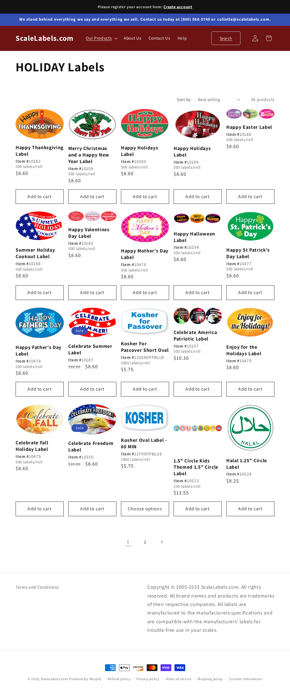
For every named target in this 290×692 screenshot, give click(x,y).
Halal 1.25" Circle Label (246, 463)
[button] (101, 38)
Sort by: (184, 99)
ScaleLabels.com (54, 679)
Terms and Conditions (37, 587)
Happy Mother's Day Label (145, 254)
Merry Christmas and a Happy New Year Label (88, 154)
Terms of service (178, 679)
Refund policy (119, 679)
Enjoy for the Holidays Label (243, 350)
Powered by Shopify (85, 679)
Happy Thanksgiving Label (39, 150)
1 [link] (128, 541)
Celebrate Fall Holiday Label (32, 446)
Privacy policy (148, 679)
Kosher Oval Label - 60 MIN (144, 443)
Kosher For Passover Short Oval (145, 346)
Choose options (145, 508)
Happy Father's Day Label (38, 350)
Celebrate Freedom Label (90, 446)
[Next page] (162, 542)
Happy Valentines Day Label (89, 232)
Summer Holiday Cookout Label (35, 253)
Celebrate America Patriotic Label (195, 335)
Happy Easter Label (249, 127)
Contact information (246, 679)
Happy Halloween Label (194, 237)
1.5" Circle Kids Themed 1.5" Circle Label (196, 467)
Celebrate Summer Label (90, 349)
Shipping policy (210, 679)
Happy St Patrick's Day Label (248, 253)
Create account (177, 6)
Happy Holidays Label (139, 151)
